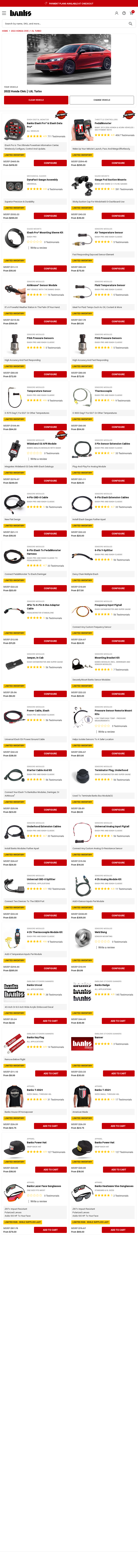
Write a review (38, 247)
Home (5, 31)
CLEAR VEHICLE (36, 100)
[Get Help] (124, 13)
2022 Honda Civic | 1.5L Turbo (26, 31)
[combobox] (69, 23)
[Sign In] (116, 13)
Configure (50, 163)
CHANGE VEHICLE (102, 100)
